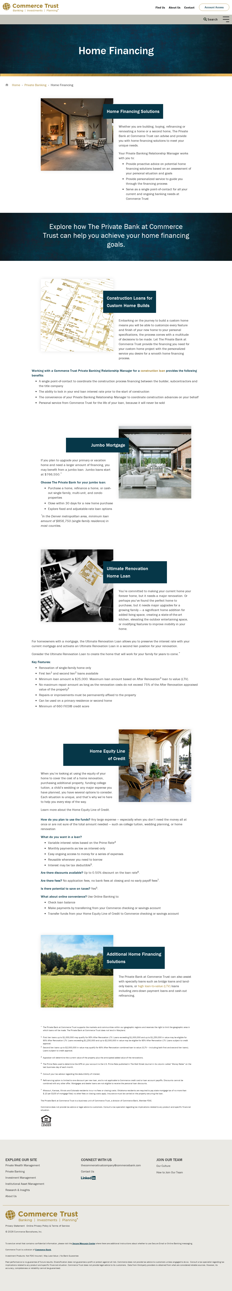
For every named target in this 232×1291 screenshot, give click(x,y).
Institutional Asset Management (24, 1184)
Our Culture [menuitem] (163, 1165)
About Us (10, 1196)
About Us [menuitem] (175, 7)
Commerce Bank (43, 1249)
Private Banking (35, 85)
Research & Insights (17, 1190)
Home (16, 85)
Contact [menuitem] (189, 7)
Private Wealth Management (22, 1165)
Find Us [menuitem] (160, 7)
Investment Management (20, 1177)
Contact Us (87, 1171)
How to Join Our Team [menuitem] (169, 1172)
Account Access (214, 7)
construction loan (153, 371)
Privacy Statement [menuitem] (15, 1225)
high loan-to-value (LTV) (154, 986)
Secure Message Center (83, 1243)
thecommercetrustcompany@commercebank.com (111, 1165)
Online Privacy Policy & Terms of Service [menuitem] (48, 1225)
